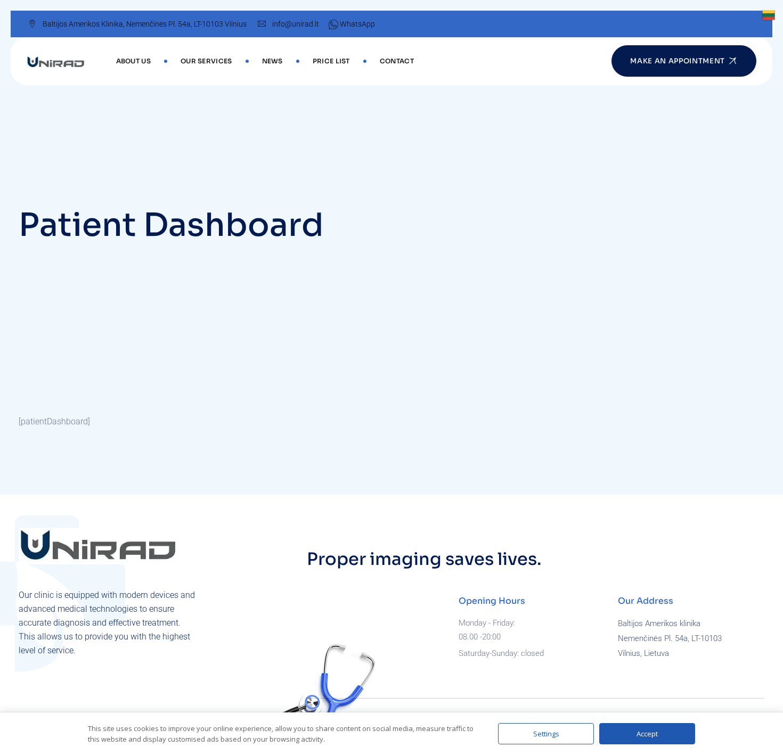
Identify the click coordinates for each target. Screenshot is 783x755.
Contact (397, 61)
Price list (331, 61)
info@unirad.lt (295, 24)
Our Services (206, 61)
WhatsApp (356, 24)
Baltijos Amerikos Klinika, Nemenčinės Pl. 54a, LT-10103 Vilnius (145, 24)
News (272, 61)
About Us (133, 61)
